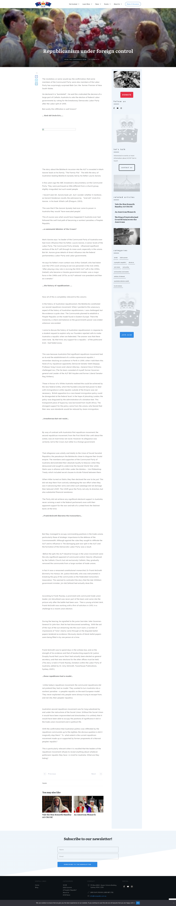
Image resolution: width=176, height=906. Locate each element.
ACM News (117, 267)
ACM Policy (126, 267)
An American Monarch (88, 808)
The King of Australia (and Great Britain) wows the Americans (127, 219)
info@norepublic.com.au (98, 896)
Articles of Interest (119, 276)
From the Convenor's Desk (75, 59)
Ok (138, 903)
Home (37, 885)
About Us (131, 262)
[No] (173, 903)
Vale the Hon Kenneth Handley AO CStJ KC (57, 808)
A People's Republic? (120, 262)
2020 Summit (123, 257)
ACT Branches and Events (121, 272)
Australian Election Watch (121, 281)
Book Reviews (118, 286)
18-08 (115, 257)
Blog (36, 887)
